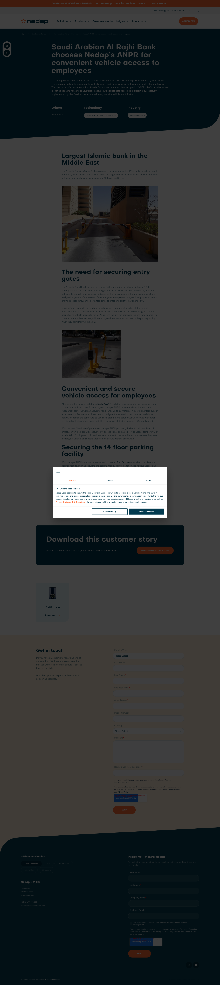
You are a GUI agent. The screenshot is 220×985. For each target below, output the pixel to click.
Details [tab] (110, 480)
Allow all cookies (146, 512)
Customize (108, 512)
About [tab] (148, 480)
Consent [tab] (72, 480)
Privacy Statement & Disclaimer (71, 502)
